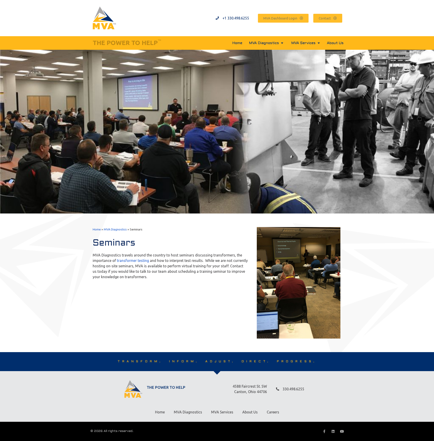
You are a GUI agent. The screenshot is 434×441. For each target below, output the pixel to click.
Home (97, 229)
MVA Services (222, 412)
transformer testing (133, 260)
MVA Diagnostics (115, 229)
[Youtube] (342, 431)
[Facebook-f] (324, 431)
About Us (250, 412)
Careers (273, 412)
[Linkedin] (333, 431)
